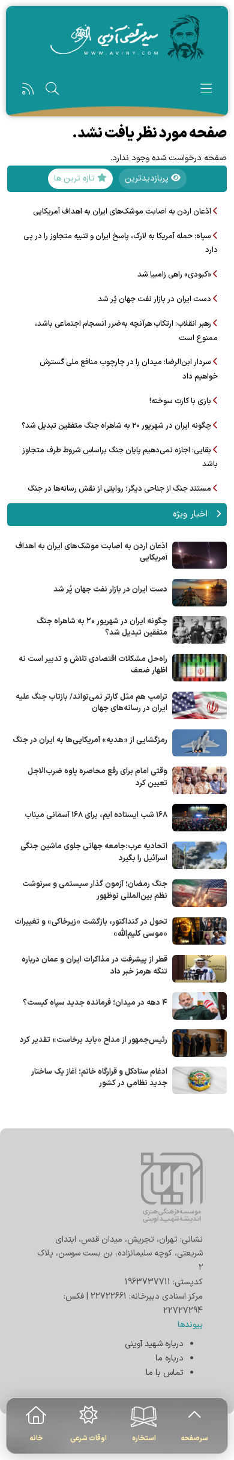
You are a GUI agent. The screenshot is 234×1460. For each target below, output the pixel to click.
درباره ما (169, 1358)
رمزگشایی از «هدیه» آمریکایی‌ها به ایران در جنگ (90, 740)
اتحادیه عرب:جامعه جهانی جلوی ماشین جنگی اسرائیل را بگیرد (93, 852)
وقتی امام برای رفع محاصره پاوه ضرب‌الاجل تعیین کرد (97, 777)
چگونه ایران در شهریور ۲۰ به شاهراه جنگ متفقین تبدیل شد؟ (102, 627)
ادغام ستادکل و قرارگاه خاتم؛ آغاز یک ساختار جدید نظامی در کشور (99, 1078)
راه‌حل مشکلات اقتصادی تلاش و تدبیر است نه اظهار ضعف (93, 665)
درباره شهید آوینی (154, 1344)
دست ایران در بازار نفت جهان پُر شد (110, 590)
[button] (206, 91)
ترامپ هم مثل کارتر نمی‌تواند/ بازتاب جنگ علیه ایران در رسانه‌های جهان (91, 703)
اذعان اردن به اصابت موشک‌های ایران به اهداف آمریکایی (91, 552)
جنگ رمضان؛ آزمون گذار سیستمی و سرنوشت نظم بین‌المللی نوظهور (94, 890)
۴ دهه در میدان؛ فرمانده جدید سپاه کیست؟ (95, 1003)
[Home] (117, 37)
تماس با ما (165, 1372)
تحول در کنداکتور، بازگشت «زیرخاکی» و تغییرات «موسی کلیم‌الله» (90, 928)
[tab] (153, 179)
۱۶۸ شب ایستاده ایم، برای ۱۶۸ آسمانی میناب (96, 815)
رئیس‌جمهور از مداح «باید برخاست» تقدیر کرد (93, 1040)
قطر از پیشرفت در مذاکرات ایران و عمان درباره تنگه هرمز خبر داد (94, 966)
